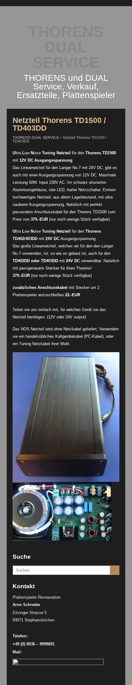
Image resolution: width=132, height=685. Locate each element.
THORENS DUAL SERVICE (66, 47)
